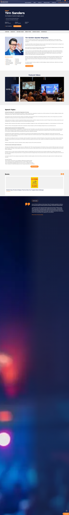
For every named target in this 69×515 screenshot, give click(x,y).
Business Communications (8, 59)
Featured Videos (20, 31)
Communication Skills (9, 62)
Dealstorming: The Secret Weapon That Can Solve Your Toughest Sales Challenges (25, 189)
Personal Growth (18, 63)
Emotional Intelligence (9, 63)
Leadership (17, 60)
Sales (16, 64)
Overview (7, 31)
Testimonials (44, 31)
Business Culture (8, 61)
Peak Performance (18, 62)
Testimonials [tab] (35, 200)
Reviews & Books (36, 31)
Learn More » (8, 191)
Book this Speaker (17, 26)
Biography (13, 31)
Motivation (17, 61)
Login (67, 0)
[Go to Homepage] (4, 2)
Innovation (17, 58)
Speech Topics (28, 31)
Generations (8, 64)
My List (63, 0)
